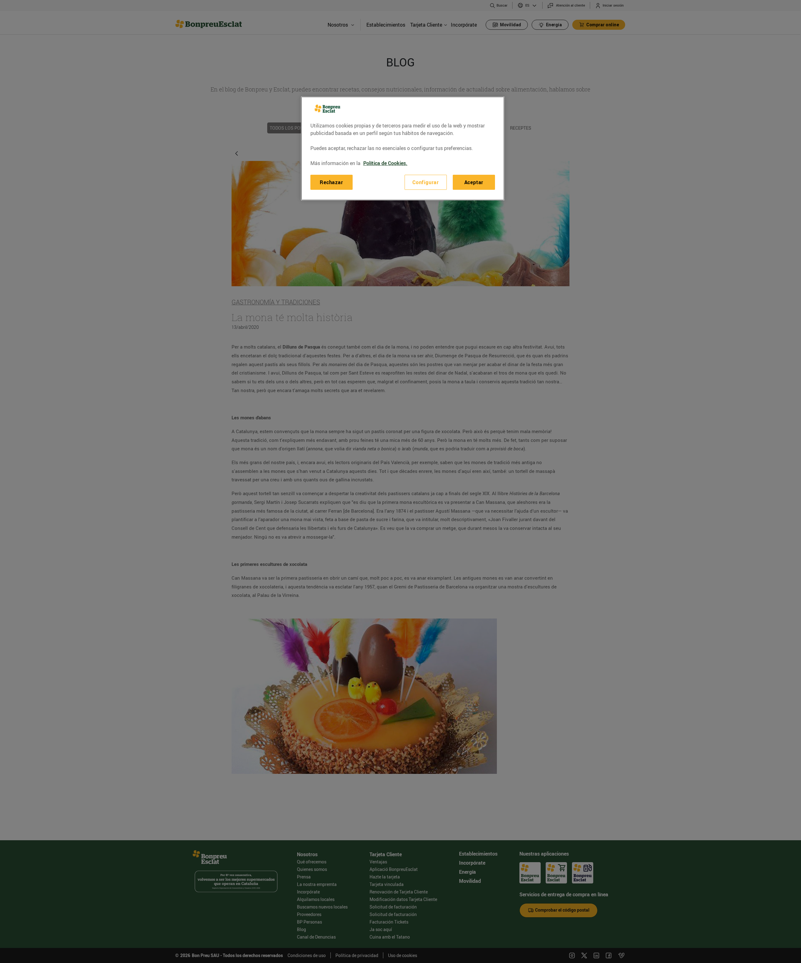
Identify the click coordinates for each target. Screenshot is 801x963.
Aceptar (474, 182)
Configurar (425, 182)
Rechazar (331, 182)
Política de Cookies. (385, 163)
